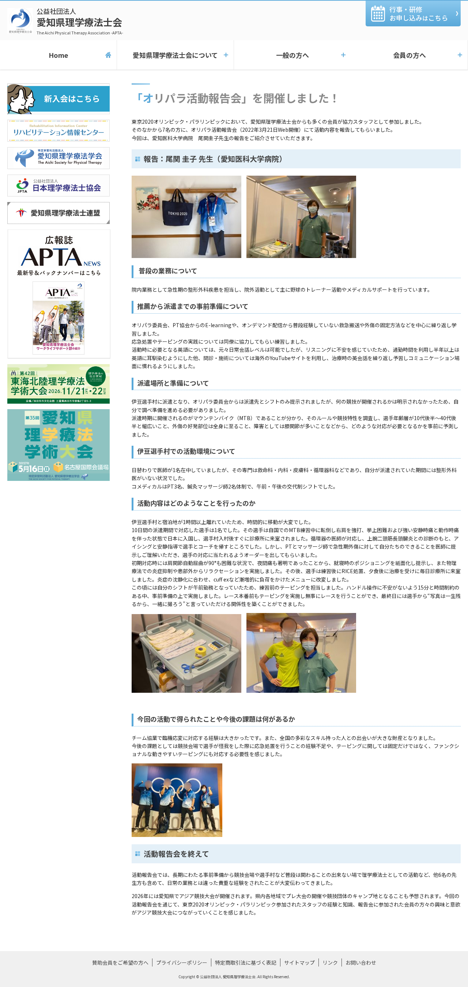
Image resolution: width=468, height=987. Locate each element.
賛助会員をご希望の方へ (120, 962)
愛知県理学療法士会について (175, 55)
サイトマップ (299, 962)
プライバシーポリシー (181, 962)
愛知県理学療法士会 (80, 20)
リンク (330, 962)
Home (58, 55)
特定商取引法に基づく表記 (245, 962)
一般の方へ (292, 55)
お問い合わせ (361, 962)
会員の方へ (409, 55)
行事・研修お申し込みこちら (418, 13)
